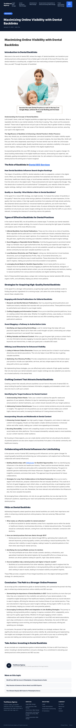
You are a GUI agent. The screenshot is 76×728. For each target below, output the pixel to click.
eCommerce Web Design (33, 3)
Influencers (30, 463)
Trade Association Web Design (61, 4)
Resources (61, 706)
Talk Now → (69, 4)
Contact (61, 711)
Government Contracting (49, 708)
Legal (43, 704)
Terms (70, 725)
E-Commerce (45, 711)
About (60, 708)
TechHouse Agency (8, 4)
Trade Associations (47, 706)
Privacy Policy (64, 725)
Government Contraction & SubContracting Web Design (47, 3)
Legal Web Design (14, 4)
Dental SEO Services (39, 165)
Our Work (61, 704)
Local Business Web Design (22, 4)
